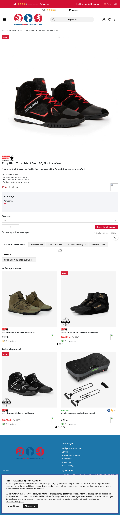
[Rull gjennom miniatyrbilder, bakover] (59, 37)
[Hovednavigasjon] (4, 19)
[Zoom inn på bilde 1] (59, 94)
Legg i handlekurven (106, 227)
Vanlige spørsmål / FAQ (72, 448)
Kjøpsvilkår (66, 459)
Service (65, 452)
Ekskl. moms (81, 4)
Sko (21, 30)
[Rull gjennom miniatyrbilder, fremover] (59, 33)
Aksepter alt (30, 506)
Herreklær (13, 30)
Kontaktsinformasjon (71, 455)
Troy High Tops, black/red (48, 30)
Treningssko (30, 30)
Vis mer (6, 254)
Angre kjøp (66, 462)
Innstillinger (13, 506)
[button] (31, 4)
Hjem (4, 30)
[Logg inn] (103, 19)
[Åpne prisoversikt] (17, 187)
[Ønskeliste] (109, 19)
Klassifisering (67, 465)
